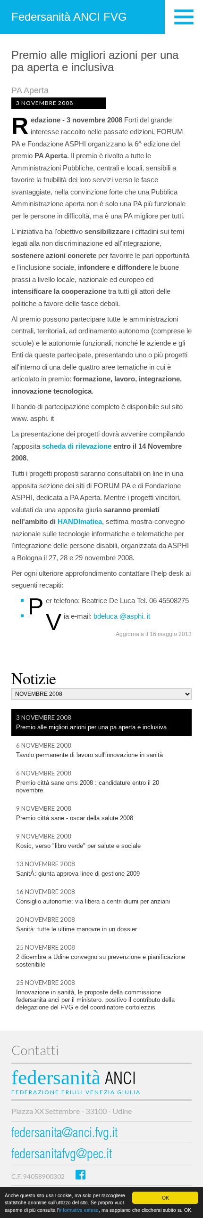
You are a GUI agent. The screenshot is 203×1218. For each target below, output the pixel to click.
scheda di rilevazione (76, 446)
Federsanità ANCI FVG (69, 16)
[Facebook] (80, 1174)
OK (165, 1197)
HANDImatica (80, 521)
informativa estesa (79, 1209)
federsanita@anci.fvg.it (64, 1134)
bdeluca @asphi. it (121, 616)
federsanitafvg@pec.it (61, 1155)
